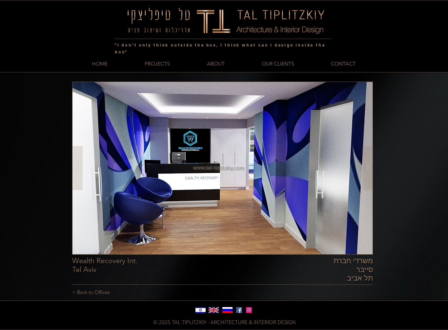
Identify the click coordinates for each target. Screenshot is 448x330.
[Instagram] (249, 310)
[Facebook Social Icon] (239, 310)
